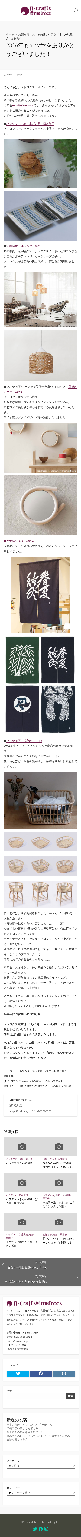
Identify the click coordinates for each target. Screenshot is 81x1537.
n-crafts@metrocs (23, 105)
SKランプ (16, 1081)
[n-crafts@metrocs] (36, 10)
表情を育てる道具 (17, 1439)
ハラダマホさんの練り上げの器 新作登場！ (22, 1201)
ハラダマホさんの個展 (19, 1163)
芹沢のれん (54, 1086)
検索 (9, 1391)
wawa (25, 1081)
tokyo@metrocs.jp (17, 1341)
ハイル (46, 1081)
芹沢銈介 (62, 1071)
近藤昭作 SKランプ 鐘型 (23, 246)
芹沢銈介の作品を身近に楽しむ (25, 1432)
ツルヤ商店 (39, 34)
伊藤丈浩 (60, 1195)
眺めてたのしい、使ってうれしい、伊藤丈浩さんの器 (38, 1436)
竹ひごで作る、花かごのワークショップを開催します (58, 1240)
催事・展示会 (25, 1158)
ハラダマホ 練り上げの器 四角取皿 (30, 123)
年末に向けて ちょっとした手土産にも (29, 1424)
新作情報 (23, 1195)
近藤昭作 (16, 38)
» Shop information (17, 1348)
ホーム (10, 34)
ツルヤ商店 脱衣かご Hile (24, 740)
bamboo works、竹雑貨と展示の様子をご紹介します (58, 1164)
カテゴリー (13, 1488)
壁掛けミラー (11, 1086)
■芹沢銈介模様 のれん (19, 541)
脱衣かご (42, 1086)
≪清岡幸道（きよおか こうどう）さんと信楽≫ (59, 1204)
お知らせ (24, 34)
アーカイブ (13, 1461)
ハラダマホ (55, 34)
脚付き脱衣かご (28, 1086)
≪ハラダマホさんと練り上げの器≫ (22, 1243)
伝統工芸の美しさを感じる (22, 1428)
